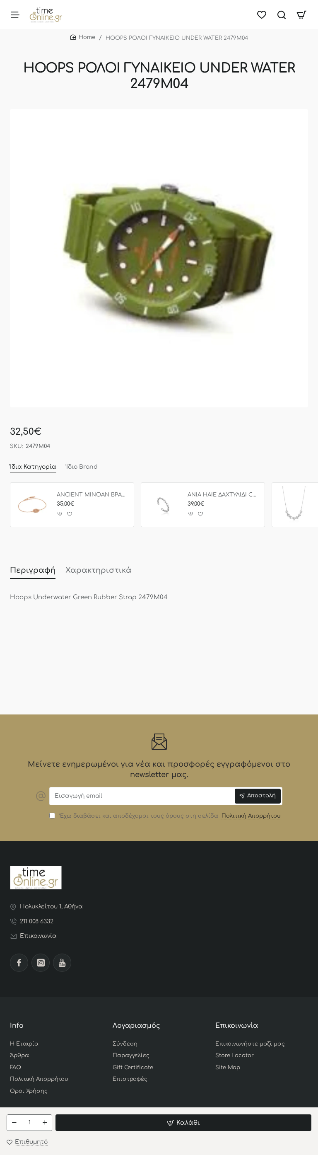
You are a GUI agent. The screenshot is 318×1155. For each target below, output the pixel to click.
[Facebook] (19, 963)
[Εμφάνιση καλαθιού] (301, 14)
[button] (183, 1122)
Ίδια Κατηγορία (33, 467)
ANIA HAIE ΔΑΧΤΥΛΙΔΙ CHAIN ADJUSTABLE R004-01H (223, 495)
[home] (82, 37)
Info (17, 1025)
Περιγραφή (32, 570)
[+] (45, 1123)
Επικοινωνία (236, 1025)
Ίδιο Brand (82, 467)
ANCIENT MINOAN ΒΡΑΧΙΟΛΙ (92, 495)
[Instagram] (40, 963)
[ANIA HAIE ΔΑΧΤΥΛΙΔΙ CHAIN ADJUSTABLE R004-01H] (163, 504)
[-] (14, 1123)
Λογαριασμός (136, 1025)
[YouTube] (62, 963)
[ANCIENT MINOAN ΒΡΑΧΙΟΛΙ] (32, 504)
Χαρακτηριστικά (98, 570)
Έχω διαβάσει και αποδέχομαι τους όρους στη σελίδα (169, 816)
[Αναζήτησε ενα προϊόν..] (282, 14)
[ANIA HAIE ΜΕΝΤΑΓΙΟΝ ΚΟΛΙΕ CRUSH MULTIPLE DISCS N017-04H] (294, 504)
